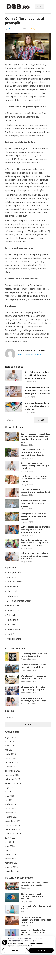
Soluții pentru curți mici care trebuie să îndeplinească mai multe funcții (35, 556)
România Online (14, 581)
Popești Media (14, 572)
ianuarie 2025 (11, 816)
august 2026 (11, 737)
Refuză (15, 950)
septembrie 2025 (13, 783)
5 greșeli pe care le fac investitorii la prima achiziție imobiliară (36, 374)
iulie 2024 (9, 842)
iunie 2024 (10, 846)
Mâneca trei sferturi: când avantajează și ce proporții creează (34, 503)
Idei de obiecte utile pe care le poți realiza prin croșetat (36, 406)
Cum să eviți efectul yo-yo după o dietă (36, 907)
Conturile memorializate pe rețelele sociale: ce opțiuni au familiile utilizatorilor (35, 543)
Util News (12, 576)
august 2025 (11, 787)
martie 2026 (10, 758)
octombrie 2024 (12, 829)
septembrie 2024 (13, 833)
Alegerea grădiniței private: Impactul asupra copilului (34, 688)
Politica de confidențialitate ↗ (20, 946)
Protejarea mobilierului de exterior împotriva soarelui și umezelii (35, 516)
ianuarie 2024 (11, 867)
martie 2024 (10, 858)
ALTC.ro (11, 624)
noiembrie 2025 (12, 775)
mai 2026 (9, 749)
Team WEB (12, 586)
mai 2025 (9, 800)
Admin (10, 28)
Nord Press (12, 634)
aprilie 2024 (10, 854)
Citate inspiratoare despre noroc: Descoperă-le (34, 654)
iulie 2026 (9, 741)
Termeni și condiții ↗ (37, 943)
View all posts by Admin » (29, 354)
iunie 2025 (10, 796)
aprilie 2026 (10, 754)
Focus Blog (12, 619)
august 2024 (11, 837)
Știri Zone (11, 567)
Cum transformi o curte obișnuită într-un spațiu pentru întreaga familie (32, 452)
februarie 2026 (12, 762)
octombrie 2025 (12, 779)
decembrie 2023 (12, 871)
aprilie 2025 (10, 804)
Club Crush (12, 591)
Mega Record (13, 610)
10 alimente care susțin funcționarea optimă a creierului (32, 896)
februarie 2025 (12, 812)
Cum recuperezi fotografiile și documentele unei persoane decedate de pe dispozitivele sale (35, 438)
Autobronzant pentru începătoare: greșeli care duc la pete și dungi (36, 920)
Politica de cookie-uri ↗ (17, 943)
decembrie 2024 (12, 821)
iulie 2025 (9, 791)
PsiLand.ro (12, 615)
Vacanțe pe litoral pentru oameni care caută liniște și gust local (34, 932)
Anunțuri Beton (14, 638)
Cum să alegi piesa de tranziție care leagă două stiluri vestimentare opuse (35, 529)
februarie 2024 (12, 862)
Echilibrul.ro (12, 595)
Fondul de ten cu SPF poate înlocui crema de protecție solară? (34, 479)
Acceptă (41, 950)
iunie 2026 (10, 745)
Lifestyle (33, 28)
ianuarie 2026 (11, 766)
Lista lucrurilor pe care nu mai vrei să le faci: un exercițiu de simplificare (37, 390)
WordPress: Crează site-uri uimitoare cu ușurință (34, 677)
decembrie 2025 (12, 770)
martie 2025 (10, 808)
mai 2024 (9, 850)
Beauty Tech (13, 605)
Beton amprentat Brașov (19, 600)
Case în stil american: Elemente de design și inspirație (36, 883)
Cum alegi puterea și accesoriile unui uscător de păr (36, 490)
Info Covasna (13, 629)
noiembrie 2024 (12, 825)
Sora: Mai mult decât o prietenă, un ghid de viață (33, 699)
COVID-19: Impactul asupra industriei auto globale (33, 666)
